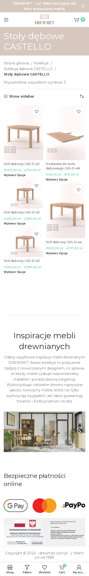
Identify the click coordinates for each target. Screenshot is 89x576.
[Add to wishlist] (36, 111)
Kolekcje (41, 63)
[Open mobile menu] (6, 20)
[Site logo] (44, 19)
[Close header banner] (83, 6)
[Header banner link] (37, 6)
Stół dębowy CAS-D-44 (64, 242)
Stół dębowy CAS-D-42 (22, 164)
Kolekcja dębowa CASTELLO (29, 69)
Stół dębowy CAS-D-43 (22, 212)
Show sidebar (21, 96)
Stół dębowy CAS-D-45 (22, 261)
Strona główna (17, 63)
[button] (9, 432)
